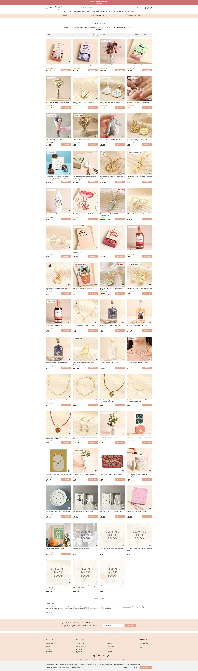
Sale (132, 12)
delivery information (81, 646)
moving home (126, 607)
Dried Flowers (113, 12)
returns (78, 648)
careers (48, 649)
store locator (49, 643)
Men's (121, 12)
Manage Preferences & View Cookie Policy (57, 667)
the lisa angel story (51, 642)
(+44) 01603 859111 (143, 643)
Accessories (95, 12)
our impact (49, 651)
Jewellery (72, 12)
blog (47, 648)
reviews (48, 646)
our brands (49, 645)
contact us (79, 645)
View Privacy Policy (75, 667)
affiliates (109, 642)
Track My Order (139, 8)
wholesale (79, 652)
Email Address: (108, 625)
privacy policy (110, 645)
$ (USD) (109, 651)
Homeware (104, 12)
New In (66, 12)
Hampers (126, 12)
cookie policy (110, 646)
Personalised (81, 12)
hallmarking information (113, 643)
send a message (143, 642)
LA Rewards (79, 651)
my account (79, 649)
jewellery (69, 608)
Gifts (88, 12)
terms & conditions (112, 648)
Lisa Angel (86, 607)
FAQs (77, 642)
